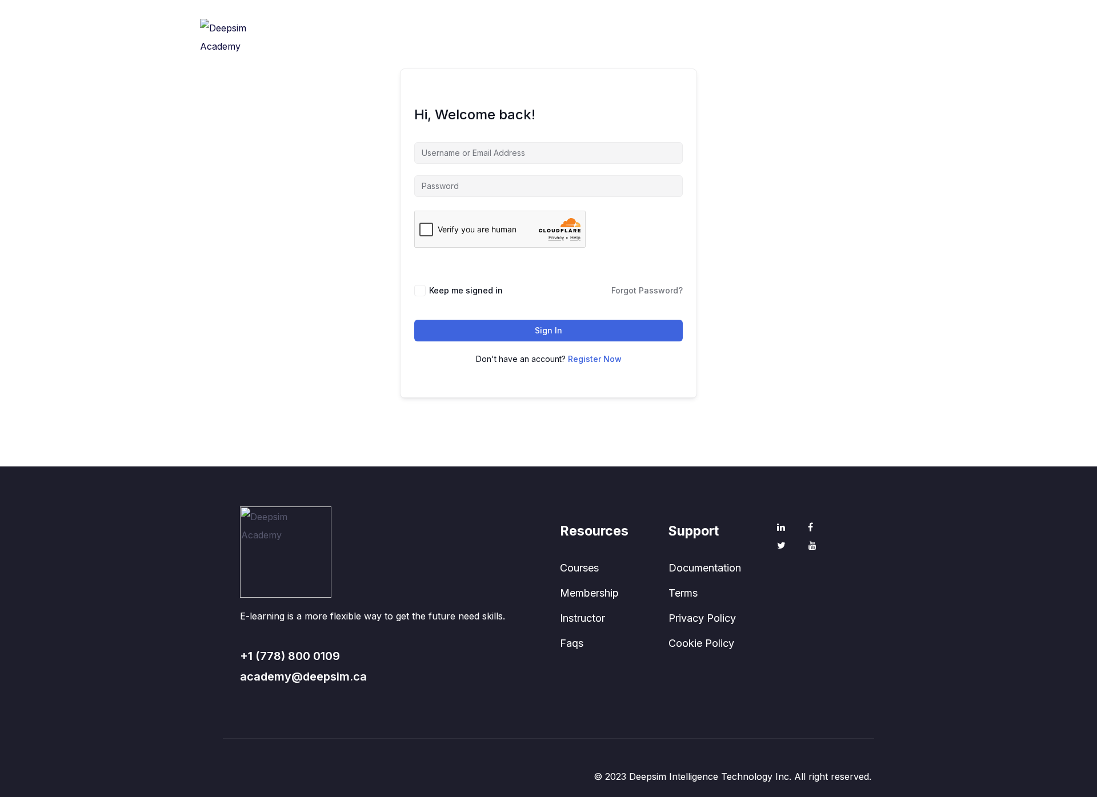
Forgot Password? (647, 290)
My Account (623, 55)
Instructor (582, 618)
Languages (753, 55)
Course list (502, 55)
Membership (589, 593)
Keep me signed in (466, 290)
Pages (560, 55)
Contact (690, 55)
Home (393, 55)
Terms (683, 593)
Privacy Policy (702, 618)
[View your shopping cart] (889, 56)
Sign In (548, 330)
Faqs (571, 643)
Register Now (595, 359)
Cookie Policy (701, 643)
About (442, 55)
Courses (579, 568)
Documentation (704, 568)
